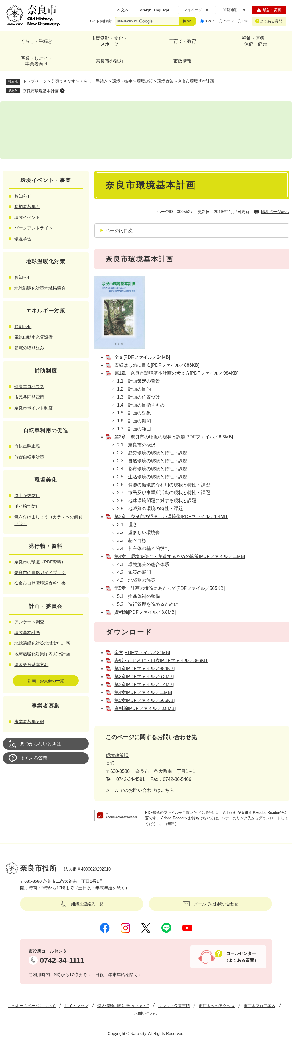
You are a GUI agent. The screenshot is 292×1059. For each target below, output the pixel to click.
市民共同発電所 (29, 397)
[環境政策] (146, 130)
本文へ (123, 10)
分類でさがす (63, 81)
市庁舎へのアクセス (217, 1005)
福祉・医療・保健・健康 (255, 41)
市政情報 (182, 61)
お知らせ (22, 196)
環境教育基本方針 (31, 664)
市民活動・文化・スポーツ (109, 41)
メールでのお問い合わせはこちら (140, 790)
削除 (62, 90)
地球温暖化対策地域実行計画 (42, 643)
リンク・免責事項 (174, 1005)
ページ (229, 21)
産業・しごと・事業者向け (36, 61)
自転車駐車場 (27, 446)
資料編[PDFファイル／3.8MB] (145, 612)
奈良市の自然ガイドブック (40, 572)
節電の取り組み (29, 347)
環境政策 (145, 81)
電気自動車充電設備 (33, 337)
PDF (245, 21)
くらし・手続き (36, 41)
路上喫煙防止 (27, 495)
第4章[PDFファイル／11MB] (143, 692)
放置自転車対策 (29, 457)
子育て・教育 (182, 41)
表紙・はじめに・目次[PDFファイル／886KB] (161, 660)
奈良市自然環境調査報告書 (40, 583)
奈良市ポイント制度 (33, 407)
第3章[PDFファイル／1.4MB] (144, 684)
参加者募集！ (27, 206)
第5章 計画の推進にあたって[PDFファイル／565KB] (169, 588)
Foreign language (153, 10)
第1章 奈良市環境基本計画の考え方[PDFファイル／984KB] (176, 373)
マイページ (193, 10)
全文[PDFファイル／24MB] (142, 357)
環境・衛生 (122, 81)
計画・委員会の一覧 (46, 680)
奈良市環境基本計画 (41, 91)
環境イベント (27, 217)
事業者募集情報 (29, 721)
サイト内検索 (100, 21)
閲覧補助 (230, 10)
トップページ (35, 81)
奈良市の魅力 (109, 61)
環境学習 (22, 238)
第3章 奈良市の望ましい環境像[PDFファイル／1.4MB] (171, 516)
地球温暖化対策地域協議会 (40, 288)
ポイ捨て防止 (27, 506)
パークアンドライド (33, 227)
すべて (210, 21)
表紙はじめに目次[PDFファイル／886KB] (156, 365)
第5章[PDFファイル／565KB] (144, 700)
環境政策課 (117, 755)
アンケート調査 (29, 621)
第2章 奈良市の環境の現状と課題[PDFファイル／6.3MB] (173, 436)
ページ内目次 (119, 230)
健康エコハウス (29, 386)
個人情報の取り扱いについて (123, 1005)
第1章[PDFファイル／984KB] (144, 668)
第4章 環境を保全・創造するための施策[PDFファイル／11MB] (179, 556)
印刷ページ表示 (275, 211)
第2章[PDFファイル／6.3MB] (144, 676)
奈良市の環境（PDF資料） (40, 561)
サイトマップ (76, 1005)
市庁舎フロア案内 (259, 1005)
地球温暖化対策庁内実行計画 (42, 653)
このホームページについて (32, 1005)
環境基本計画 (27, 632)
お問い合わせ (146, 1013)
